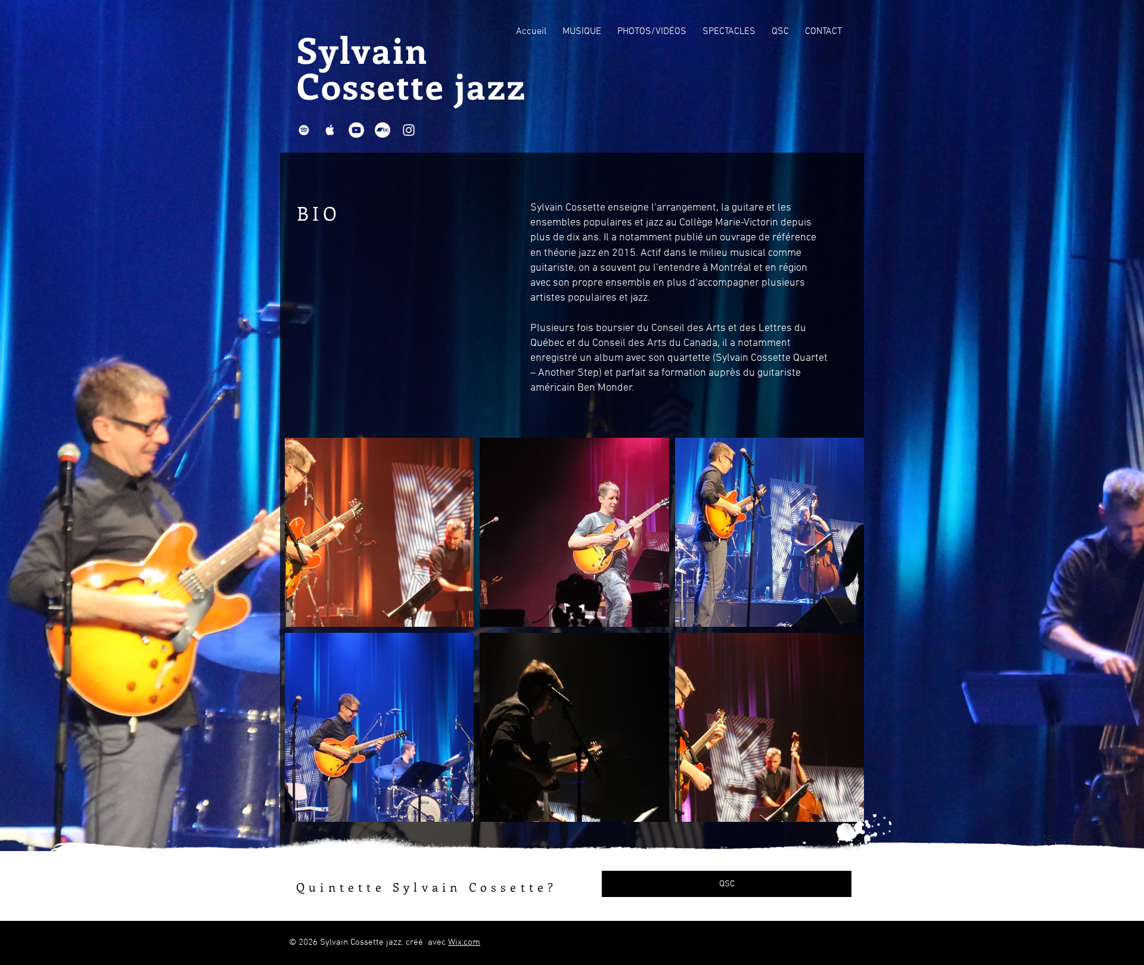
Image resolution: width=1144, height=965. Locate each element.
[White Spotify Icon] (304, 130)
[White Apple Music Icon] (330, 130)
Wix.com (464, 942)
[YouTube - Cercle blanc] (356, 130)
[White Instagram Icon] (408, 130)
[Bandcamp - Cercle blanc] (382, 130)
